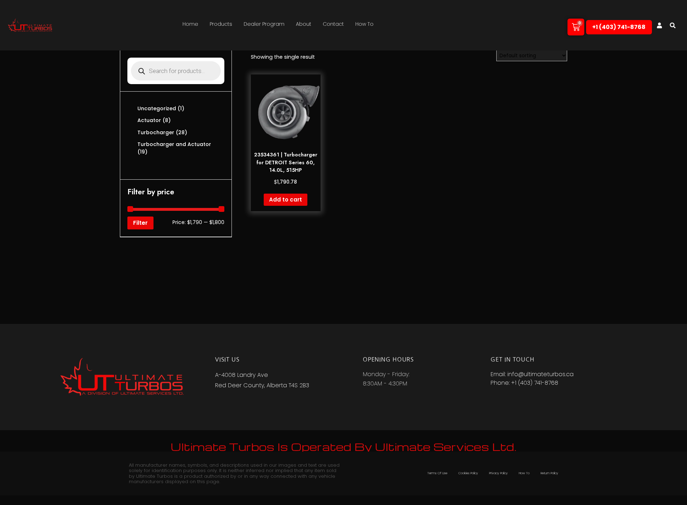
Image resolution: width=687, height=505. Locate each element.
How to (364, 24)
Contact (333, 24)
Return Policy (549, 473)
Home (190, 24)
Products (221, 24)
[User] (659, 25)
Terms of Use (437, 473)
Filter (140, 223)
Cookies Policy (468, 473)
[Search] (672, 25)
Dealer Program (264, 24)
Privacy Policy (498, 473)
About (303, 24)
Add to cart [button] (285, 199)
